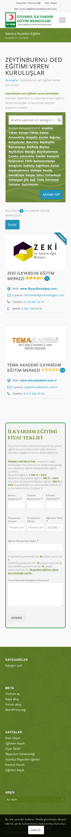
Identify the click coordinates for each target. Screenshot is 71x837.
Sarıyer (30, 175)
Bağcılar (55, 137)
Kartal (55, 165)
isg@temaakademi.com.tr (41, 387)
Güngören (15, 165)
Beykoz (44, 147)
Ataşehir (31, 137)
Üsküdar (14, 184)
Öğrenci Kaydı (14, 770)
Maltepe (35, 170)
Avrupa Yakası (28, 132)
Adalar (44, 132)
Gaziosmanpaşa (44, 161)
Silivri (40, 175)
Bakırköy (32, 142)
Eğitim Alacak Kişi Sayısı (23, 541)
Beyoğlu (30, 151)
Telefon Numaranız (34, 497)
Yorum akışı (13, 704)
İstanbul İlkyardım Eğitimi (22, 33)
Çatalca (13, 156)
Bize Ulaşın (51, 2)
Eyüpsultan (16, 161)
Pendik (47, 170)
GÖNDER (16, 618)
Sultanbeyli (53, 175)
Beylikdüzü (15, 151)
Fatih (28, 161)
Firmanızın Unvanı (14, 519)
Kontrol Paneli (14, 765)
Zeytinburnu (29, 184)
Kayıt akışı (12, 699)
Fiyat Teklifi (12, 749)
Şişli (32, 180)
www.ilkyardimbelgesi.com (38, 288)
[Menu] (60, 20)
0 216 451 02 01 (34, 302)
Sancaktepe (16, 175)
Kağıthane (42, 165)
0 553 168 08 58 (31, 308)
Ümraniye (52, 180)
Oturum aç (12, 694)
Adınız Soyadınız (14, 497)
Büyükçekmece (47, 151)
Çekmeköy (27, 156)
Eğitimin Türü (54, 519)
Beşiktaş (32, 147)
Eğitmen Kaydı (15, 743)
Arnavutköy (16, 137)
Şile (26, 180)
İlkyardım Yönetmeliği (28, 2)
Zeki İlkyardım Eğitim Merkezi (30, 275)
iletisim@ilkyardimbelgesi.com (44, 295)
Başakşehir (47, 142)
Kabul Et (36, 830)
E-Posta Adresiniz (52, 497)
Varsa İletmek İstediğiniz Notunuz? (28, 580)
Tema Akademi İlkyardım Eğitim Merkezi (34, 367)
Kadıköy (28, 165)
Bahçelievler (16, 142)
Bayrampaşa (16, 147)
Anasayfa (11, 80)
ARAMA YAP (51, 194)
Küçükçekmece (18, 170)
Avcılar (43, 137)
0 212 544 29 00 (34, 393)
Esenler (41, 156)
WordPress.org (15, 710)
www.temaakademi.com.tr (38, 380)
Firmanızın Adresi (33, 519)
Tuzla (40, 180)
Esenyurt (53, 156)
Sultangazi (15, 180)
